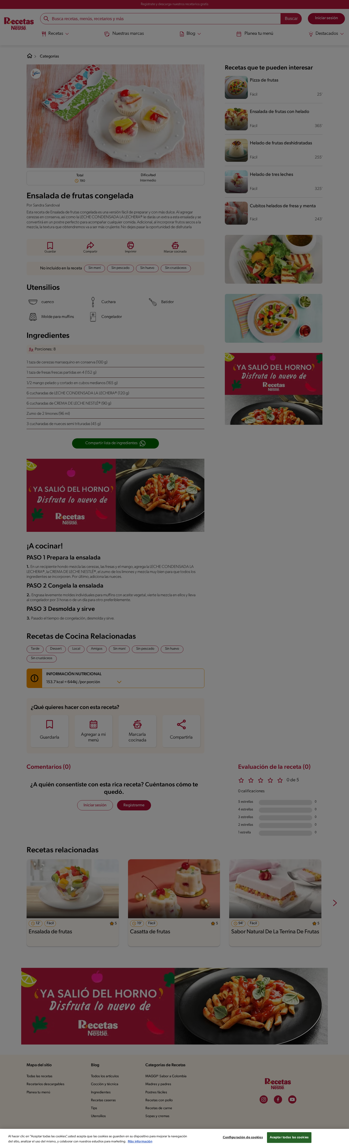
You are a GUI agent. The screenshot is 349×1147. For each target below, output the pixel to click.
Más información (140, 1141)
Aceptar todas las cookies (289, 1137)
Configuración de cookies (243, 1137)
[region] (174, 1138)
